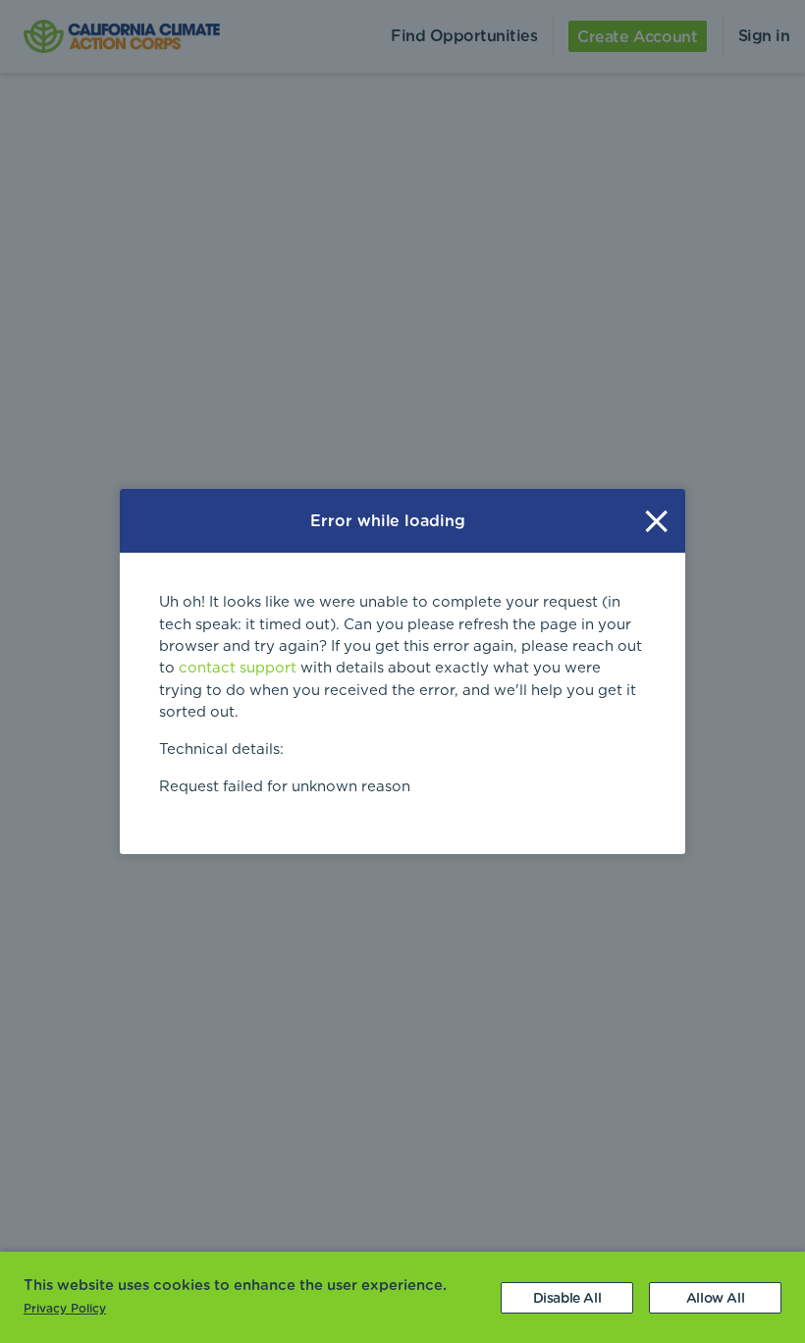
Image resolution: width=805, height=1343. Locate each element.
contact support (237, 668)
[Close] (656, 521)
